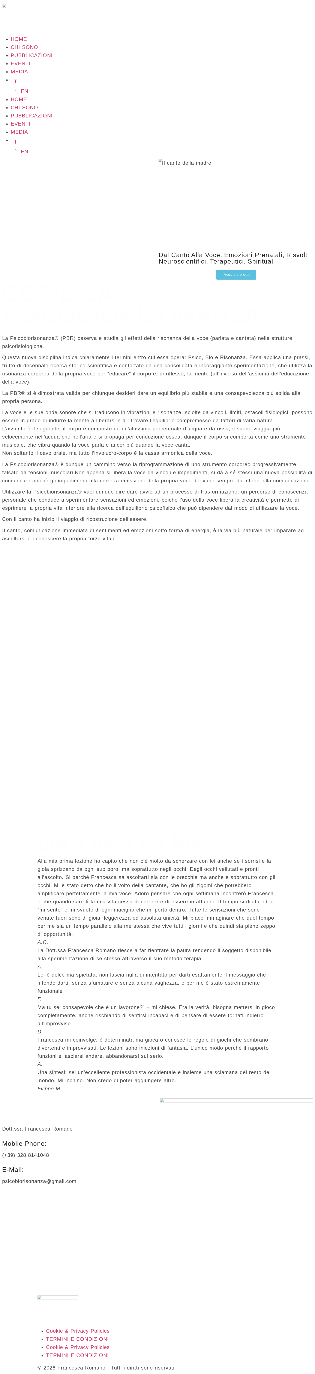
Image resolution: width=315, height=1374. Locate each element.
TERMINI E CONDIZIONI (77, 1339)
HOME (19, 39)
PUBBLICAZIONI (32, 55)
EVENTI (21, 63)
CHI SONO (24, 47)
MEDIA (19, 71)
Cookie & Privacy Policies (78, 1331)
